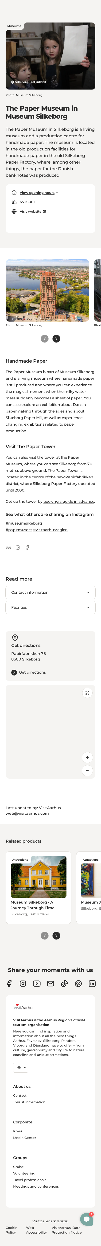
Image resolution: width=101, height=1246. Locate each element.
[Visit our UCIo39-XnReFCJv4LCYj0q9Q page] (37, 984)
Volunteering (24, 1173)
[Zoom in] (87, 757)
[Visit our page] (23, 984)
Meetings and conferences (36, 1186)
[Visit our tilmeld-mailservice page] (51, 984)
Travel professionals (29, 1180)
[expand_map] (87, 693)
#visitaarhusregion (50, 530)
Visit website (31, 211)
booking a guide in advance (68, 501)
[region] (50, 732)
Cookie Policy (11, 1230)
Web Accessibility (36, 1230)
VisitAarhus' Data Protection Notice (67, 1230)
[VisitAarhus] (27, 1006)
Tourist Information (29, 1102)
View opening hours (37, 193)
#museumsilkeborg (24, 523)
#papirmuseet (19, 530)
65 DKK (26, 202)
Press (17, 1131)
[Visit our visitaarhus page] (9, 984)
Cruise (18, 1167)
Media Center (24, 1138)
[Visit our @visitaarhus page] (64, 984)
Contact (20, 1095)
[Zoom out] (87, 770)
